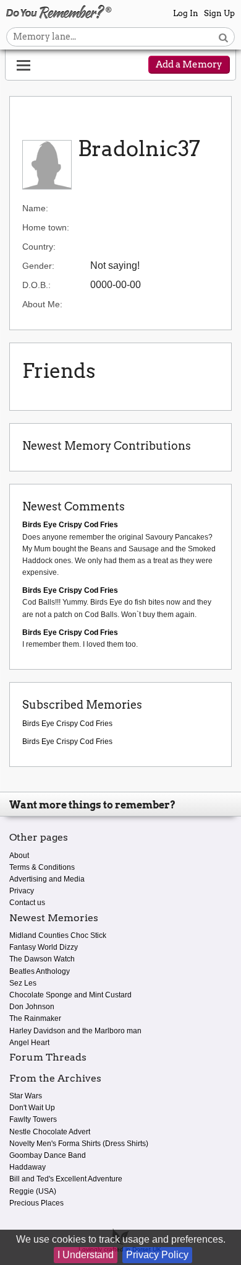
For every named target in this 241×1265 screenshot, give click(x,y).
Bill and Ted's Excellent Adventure (65, 1179)
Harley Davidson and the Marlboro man (75, 1030)
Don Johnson (31, 1006)
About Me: (42, 304)
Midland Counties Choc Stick (57, 935)
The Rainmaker (35, 1018)
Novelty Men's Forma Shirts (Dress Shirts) (78, 1143)
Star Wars (25, 1096)
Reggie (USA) (32, 1191)
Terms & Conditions (42, 867)
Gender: (38, 266)
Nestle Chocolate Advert (49, 1131)
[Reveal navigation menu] (23, 65)
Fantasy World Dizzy (43, 947)
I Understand (85, 1255)
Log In (185, 13)
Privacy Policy (157, 1255)
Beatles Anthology (39, 971)
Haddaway (27, 1167)
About (19, 855)
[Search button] (223, 37)
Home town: (45, 227)
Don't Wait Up (32, 1107)
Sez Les (22, 983)
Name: (35, 208)
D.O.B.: (36, 285)
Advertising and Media (47, 879)
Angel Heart (29, 1042)
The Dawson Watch (42, 959)
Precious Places (36, 1203)
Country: (39, 247)
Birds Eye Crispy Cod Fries (67, 723)
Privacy (21, 890)
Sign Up (219, 13)
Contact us (27, 902)
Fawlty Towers (33, 1119)
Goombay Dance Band (47, 1155)
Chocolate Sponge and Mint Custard (70, 995)
